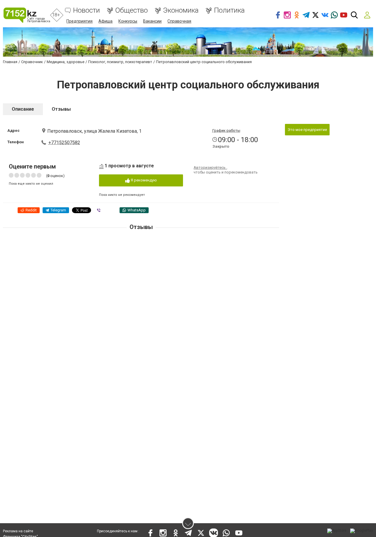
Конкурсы (127, 21)
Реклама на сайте (18, 531)
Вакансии (152, 21)
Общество (131, 10)
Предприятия (79, 21)
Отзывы (61, 109)
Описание (23, 109)
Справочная (179, 21)
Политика (229, 10)
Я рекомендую (143, 180)
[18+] (26, 15)
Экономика (181, 10)
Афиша (105, 21)
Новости (86, 10)
